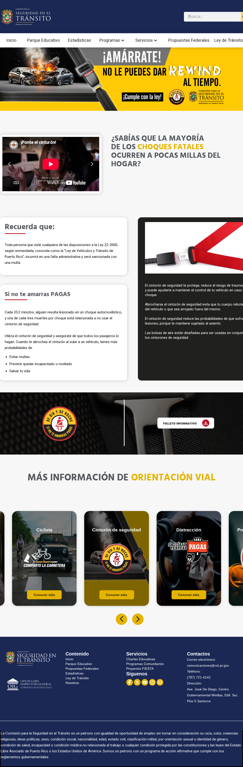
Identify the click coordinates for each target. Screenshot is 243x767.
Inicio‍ (69, 659)
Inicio (11, 40)
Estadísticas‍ (74, 673)
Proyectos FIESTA (140, 668)
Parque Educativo (43, 40)
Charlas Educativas (140, 659)
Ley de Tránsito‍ (77, 678)
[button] (113, 40)
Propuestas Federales (189, 40)
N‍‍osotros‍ (72, 683)
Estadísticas (79, 40)
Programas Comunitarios (145, 664)
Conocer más (44, 595)
